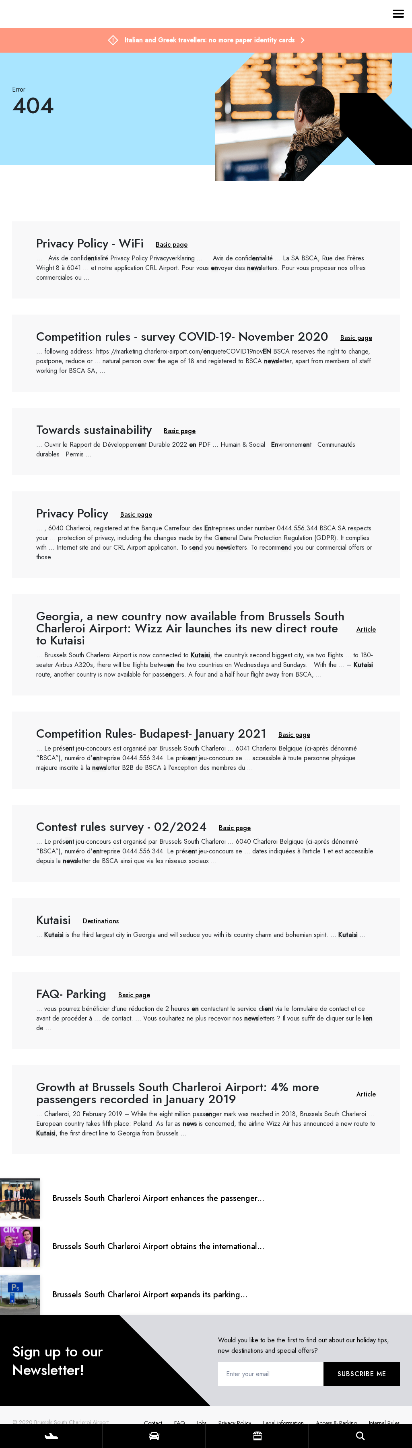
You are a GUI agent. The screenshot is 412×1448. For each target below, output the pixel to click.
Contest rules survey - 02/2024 (206, 843)
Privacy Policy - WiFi (206, 260)
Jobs (201, 1423)
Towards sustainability (206, 441)
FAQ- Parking (206, 1010)
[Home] (21, 51)
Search (360, 1436)
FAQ (179, 1423)
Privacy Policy (206, 534)
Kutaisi (206, 927)
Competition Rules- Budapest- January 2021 (206, 750)
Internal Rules (384, 1423)
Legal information (283, 1423)
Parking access (154, 1436)
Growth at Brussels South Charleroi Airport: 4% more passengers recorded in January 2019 (206, 1109)
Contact (153, 1423)
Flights (51, 1436)
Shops (257, 1436)
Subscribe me (362, 1373)
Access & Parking (336, 1423)
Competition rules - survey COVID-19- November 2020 (206, 353)
